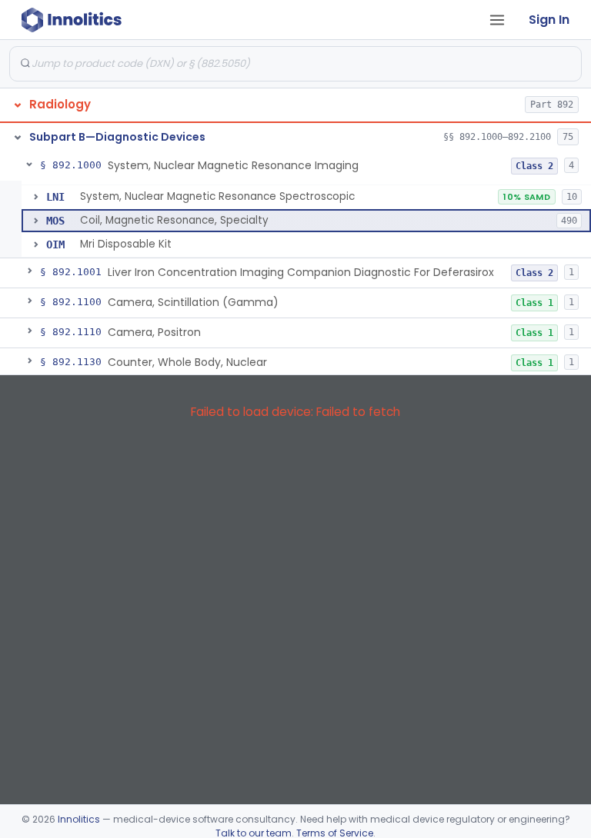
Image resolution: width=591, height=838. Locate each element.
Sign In (549, 19)
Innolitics (79, 819)
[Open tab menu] (497, 20)
